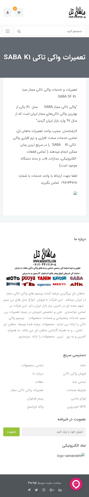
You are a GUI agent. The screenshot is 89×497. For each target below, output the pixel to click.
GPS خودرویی (76, 406)
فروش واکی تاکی (74, 373)
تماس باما (79, 382)
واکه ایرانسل (35, 406)
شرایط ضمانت (76, 390)
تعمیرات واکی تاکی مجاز (27, 390)
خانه (83, 365)
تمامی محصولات (32, 365)
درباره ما (38, 373)
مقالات (39, 382)
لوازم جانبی (78, 398)
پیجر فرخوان (35, 398)
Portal (32, 483)
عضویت (11, 431)
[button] (18, 12)
